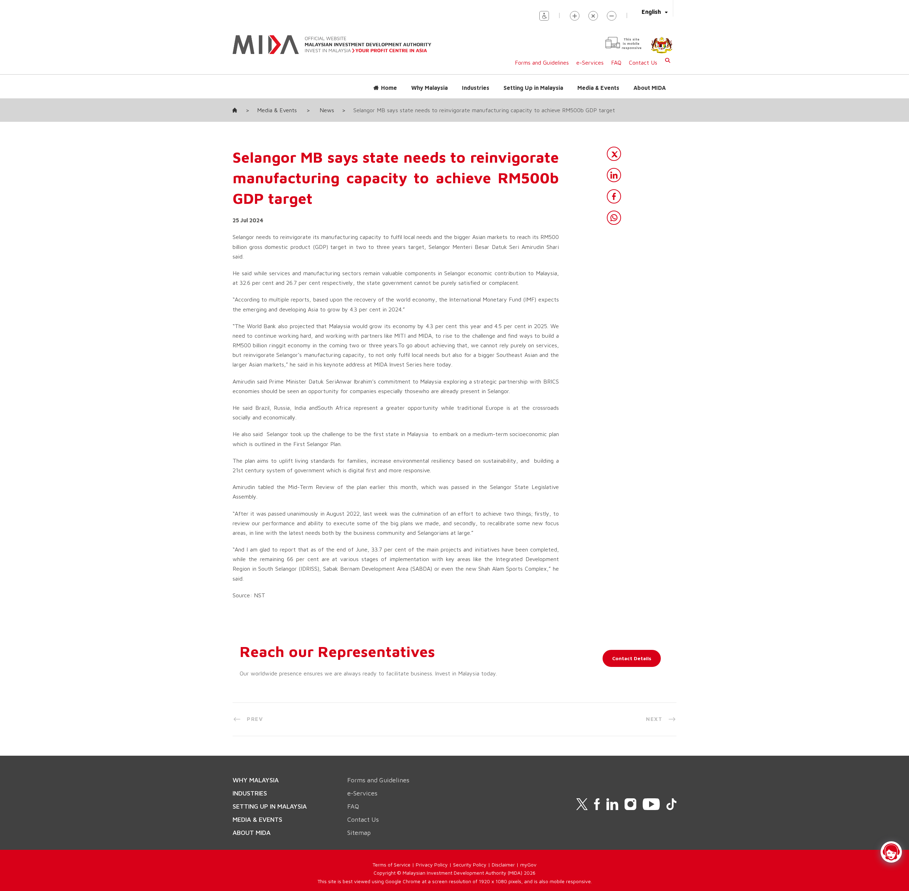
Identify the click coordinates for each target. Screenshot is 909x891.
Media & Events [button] (598, 88)
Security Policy (469, 865)
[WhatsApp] (614, 218)
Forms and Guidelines (542, 62)
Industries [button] (475, 88)
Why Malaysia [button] (429, 88)
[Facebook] (614, 196)
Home (389, 88)
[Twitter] (614, 154)
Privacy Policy (432, 865)
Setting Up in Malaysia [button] (533, 88)
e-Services (590, 62)
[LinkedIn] (614, 175)
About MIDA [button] (649, 88)
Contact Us (643, 62)
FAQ (616, 62)
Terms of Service (391, 865)
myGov (528, 865)
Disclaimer (503, 865)
